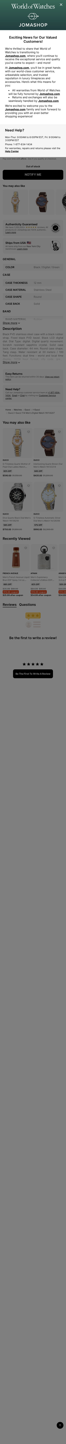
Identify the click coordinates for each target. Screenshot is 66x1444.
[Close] (61, 5)
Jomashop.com (15, 55)
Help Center (12, 151)
